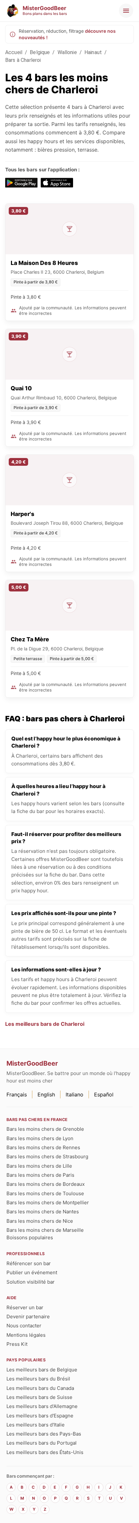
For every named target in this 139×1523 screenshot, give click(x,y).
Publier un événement (31, 1272)
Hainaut (93, 52)
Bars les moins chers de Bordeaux (45, 1184)
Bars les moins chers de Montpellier (47, 1202)
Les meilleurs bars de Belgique (41, 1370)
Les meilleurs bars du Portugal (41, 1443)
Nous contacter (23, 1326)
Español (103, 1094)
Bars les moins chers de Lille (39, 1166)
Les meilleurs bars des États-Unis (44, 1452)
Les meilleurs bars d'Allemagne (42, 1406)
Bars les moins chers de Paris (40, 1175)
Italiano (74, 1094)
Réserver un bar (24, 1307)
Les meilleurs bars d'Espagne (39, 1416)
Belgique (40, 52)
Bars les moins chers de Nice (39, 1221)
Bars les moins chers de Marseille (45, 1230)
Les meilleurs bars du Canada (40, 1388)
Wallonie (67, 52)
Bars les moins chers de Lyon (39, 1138)
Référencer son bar (28, 1263)
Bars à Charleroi (23, 60)
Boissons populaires (29, 1237)
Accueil (13, 52)
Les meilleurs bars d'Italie (35, 1425)
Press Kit (16, 1344)
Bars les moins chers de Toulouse (45, 1193)
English (46, 1094)
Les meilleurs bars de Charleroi (44, 1024)
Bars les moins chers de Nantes (42, 1211)
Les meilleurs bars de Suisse (39, 1397)
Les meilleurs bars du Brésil (38, 1379)
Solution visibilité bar (30, 1282)
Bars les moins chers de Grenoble (45, 1129)
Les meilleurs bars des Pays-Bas (43, 1434)
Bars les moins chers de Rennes (43, 1147)
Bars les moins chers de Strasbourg (47, 1156)
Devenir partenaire (28, 1316)
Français (16, 1094)
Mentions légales (26, 1335)
